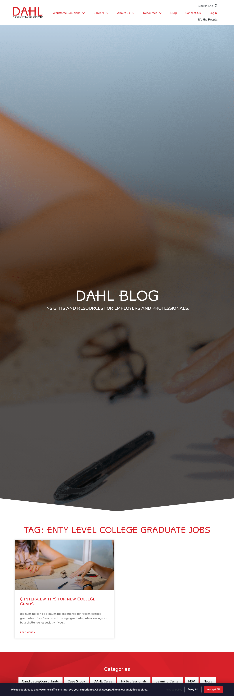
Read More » (27, 632)
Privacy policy (173, 689)
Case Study (76, 681)
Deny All (193, 689)
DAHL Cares (103, 681)
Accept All (213, 689)
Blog (173, 13)
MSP (191, 681)
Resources (150, 13)
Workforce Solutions (66, 13)
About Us (123, 13)
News (208, 681)
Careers (98, 13)
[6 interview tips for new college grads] (64, 565)
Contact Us (193, 13)
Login (213, 13)
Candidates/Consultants (40, 681)
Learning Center (168, 681)
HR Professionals (134, 681)
